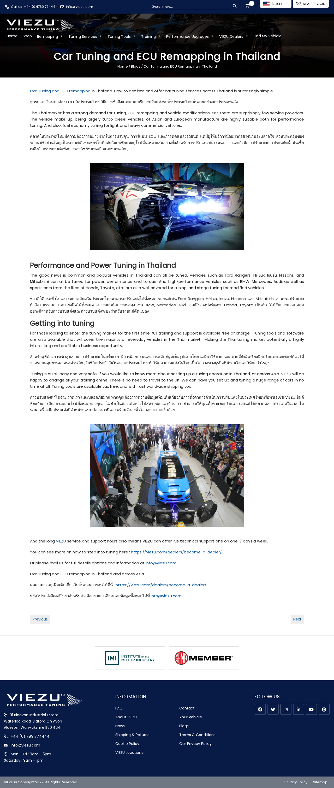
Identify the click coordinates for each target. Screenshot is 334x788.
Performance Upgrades (187, 36)
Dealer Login (314, 3)
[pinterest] (324, 709)
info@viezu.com (79, 6)
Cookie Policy (127, 743)
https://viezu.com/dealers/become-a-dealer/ (176, 552)
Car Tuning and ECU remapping (60, 91)
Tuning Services (82, 36)
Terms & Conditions (197, 734)
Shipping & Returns (132, 734)
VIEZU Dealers (231, 36)
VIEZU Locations (129, 752)
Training (148, 36)
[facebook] (260, 709)
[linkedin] (298, 709)
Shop (27, 36)
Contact (187, 708)
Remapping (47, 36)
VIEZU (61, 541)
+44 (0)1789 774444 (41, 6)
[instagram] (285, 709)
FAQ (119, 708)
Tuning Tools (119, 36)
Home (12, 36)
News (120, 726)
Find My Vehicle (268, 36)
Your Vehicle (190, 717)
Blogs (135, 66)
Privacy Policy (295, 782)
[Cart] (248, 6)
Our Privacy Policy (195, 743)
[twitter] (273, 709)
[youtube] (311, 709)
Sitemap (320, 782)
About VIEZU (126, 717)
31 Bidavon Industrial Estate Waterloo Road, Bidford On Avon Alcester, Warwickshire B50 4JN (33, 721)
